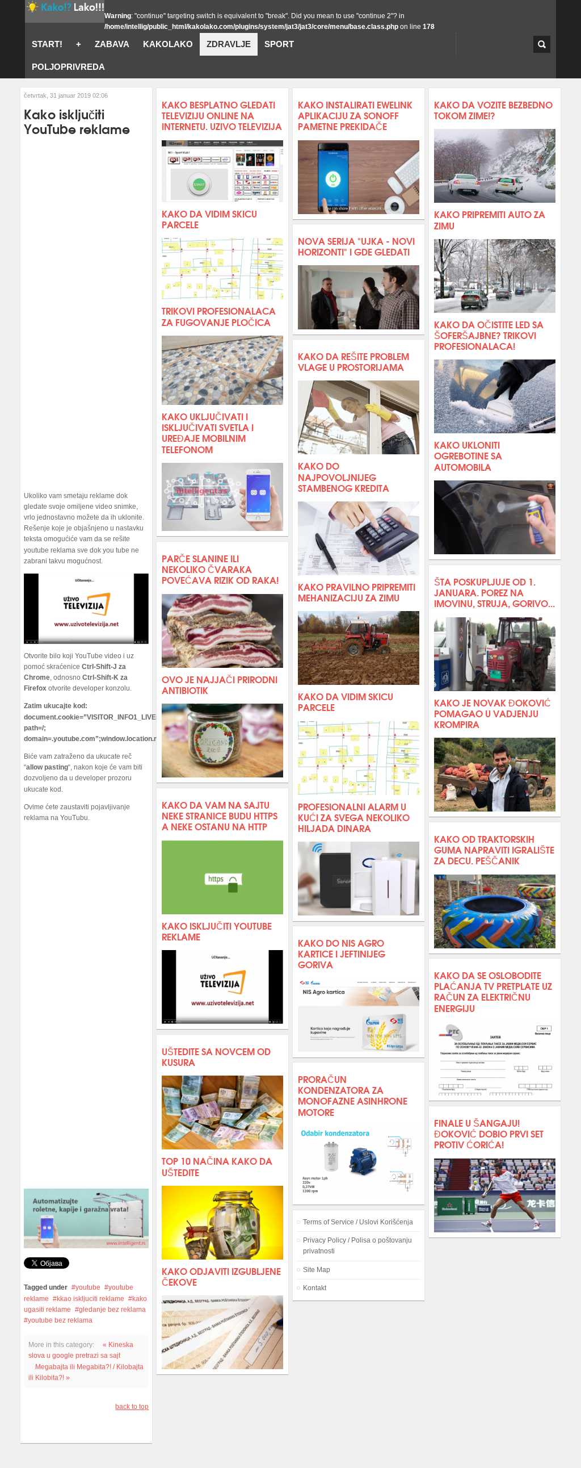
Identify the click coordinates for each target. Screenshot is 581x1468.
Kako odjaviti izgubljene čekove (221, 1276)
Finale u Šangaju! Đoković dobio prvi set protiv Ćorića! (489, 1133)
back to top (132, 1407)
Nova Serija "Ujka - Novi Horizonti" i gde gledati (356, 245)
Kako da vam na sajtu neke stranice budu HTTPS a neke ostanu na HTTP (219, 815)
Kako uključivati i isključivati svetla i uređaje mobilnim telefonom (208, 432)
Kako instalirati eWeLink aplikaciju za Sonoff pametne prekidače (355, 115)
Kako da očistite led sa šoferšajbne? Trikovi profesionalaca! (489, 335)
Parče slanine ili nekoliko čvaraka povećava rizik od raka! (220, 569)
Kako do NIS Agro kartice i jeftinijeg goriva (341, 953)
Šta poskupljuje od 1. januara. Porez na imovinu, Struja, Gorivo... (494, 592)
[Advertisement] (86, 313)
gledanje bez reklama (112, 1310)
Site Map (316, 1270)
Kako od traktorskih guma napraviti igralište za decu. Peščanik (494, 849)
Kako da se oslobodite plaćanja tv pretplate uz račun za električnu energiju (493, 991)
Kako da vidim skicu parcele (209, 218)
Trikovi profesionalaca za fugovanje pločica (219, 315)
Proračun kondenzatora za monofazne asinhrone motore (352, 1095)
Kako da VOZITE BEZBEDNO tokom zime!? (493, 109)
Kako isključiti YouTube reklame (217, 930)
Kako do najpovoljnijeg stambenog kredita (343, 476)
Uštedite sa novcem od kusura (216, 1056)
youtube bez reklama (60, 1320)
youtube (87, 1287)
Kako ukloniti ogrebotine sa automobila (468, 455)
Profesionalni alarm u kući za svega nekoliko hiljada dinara (354, 817)
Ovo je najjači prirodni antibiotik (219, 684)
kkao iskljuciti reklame (90, 1299)
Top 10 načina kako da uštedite (217, 1165)
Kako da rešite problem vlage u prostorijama (353, 361)
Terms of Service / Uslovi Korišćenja (358, 1222)
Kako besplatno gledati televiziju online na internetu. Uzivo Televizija (222, 115)
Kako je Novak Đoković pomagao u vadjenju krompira (492, 713)
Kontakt (314, 1288)
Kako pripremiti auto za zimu (489, 219)
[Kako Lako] (64, 11)
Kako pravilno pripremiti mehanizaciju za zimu (356, 591)
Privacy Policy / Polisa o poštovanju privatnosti (357, 1245)
